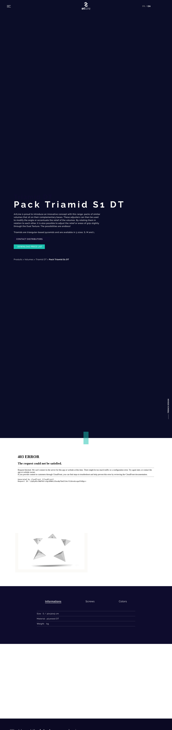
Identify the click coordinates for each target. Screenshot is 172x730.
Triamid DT (41, 259)
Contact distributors (29, 239)
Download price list (30, 246)
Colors (123, 601)
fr (144, 6)
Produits (18, 259)
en (149, 6)
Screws (90, 601)
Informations (53, 601)
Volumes (29, 259)
